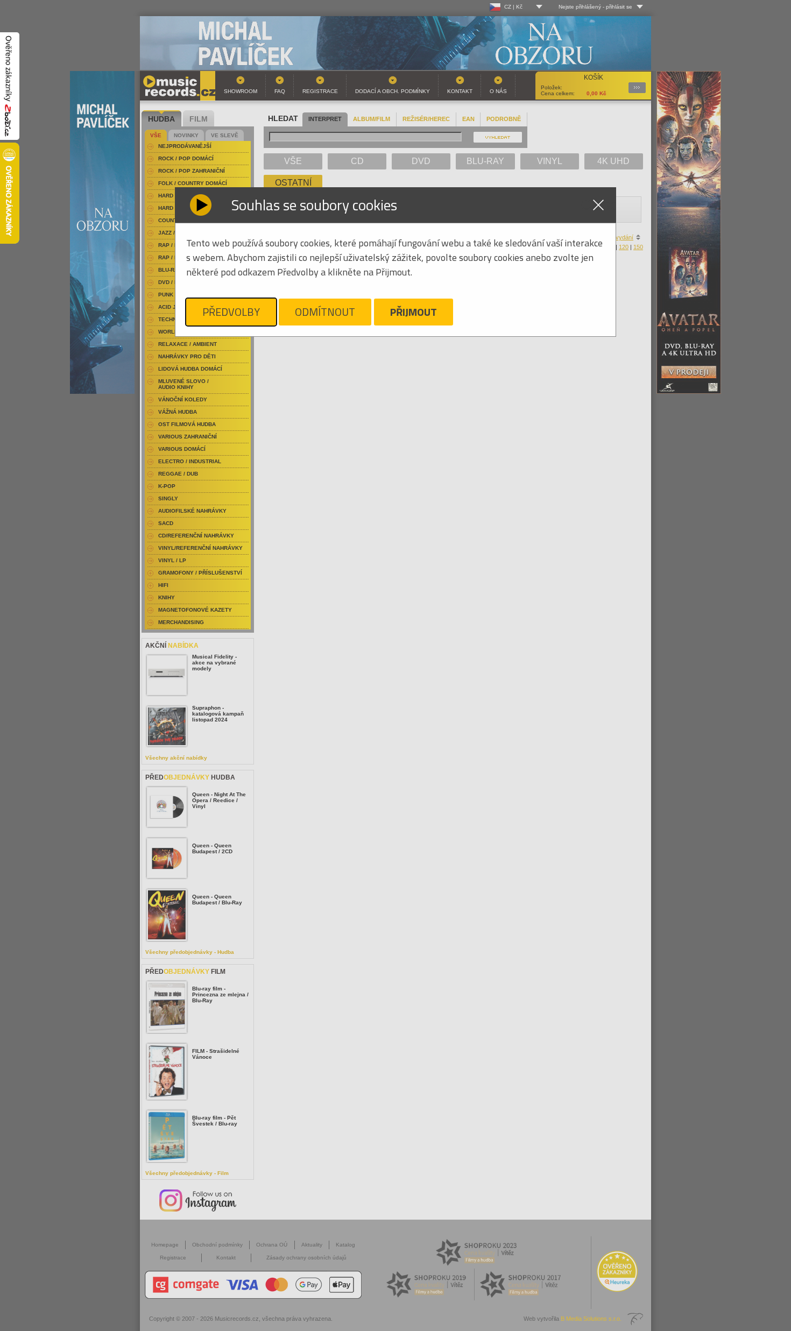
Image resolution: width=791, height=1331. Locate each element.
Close (598, 205)
